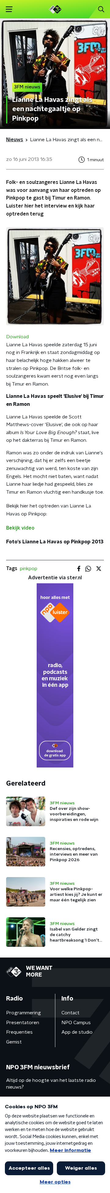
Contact (70, 1012)
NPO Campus (76, 1022)
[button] (9, 9)
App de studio (77, 1032)
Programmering (23, 1012)
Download (17, 336)
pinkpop (28, 568)
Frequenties (19, 1032)
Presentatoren (22, 1022)
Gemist (14, 1042)
